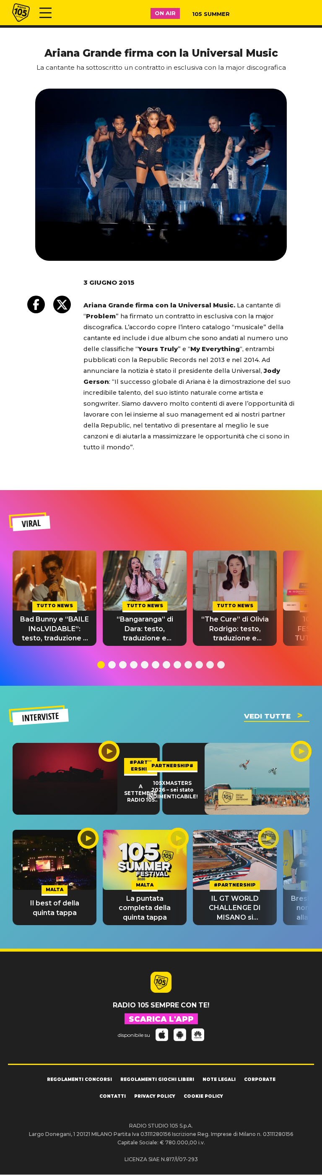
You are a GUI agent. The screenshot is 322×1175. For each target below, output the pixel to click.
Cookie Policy (203, 1096)
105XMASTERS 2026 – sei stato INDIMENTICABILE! (172, 790)
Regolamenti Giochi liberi (157, 1079)
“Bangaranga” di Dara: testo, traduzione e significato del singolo (145, 629)
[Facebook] (36, 304)
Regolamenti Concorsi (79, 1079)
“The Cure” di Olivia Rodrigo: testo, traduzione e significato (235, 629)
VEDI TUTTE (267, 716)
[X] (62, 304)
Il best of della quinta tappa (54, 907)
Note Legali (219, 1079)
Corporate (259, 1079)
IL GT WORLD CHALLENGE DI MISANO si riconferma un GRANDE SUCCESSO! (235, 908)
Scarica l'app (161, 1019)
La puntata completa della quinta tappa (145, 907)
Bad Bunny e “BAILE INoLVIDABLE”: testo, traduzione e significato (54, 629)
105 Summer (211, 13)
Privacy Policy (154, 1096)
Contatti (112, 1096)
